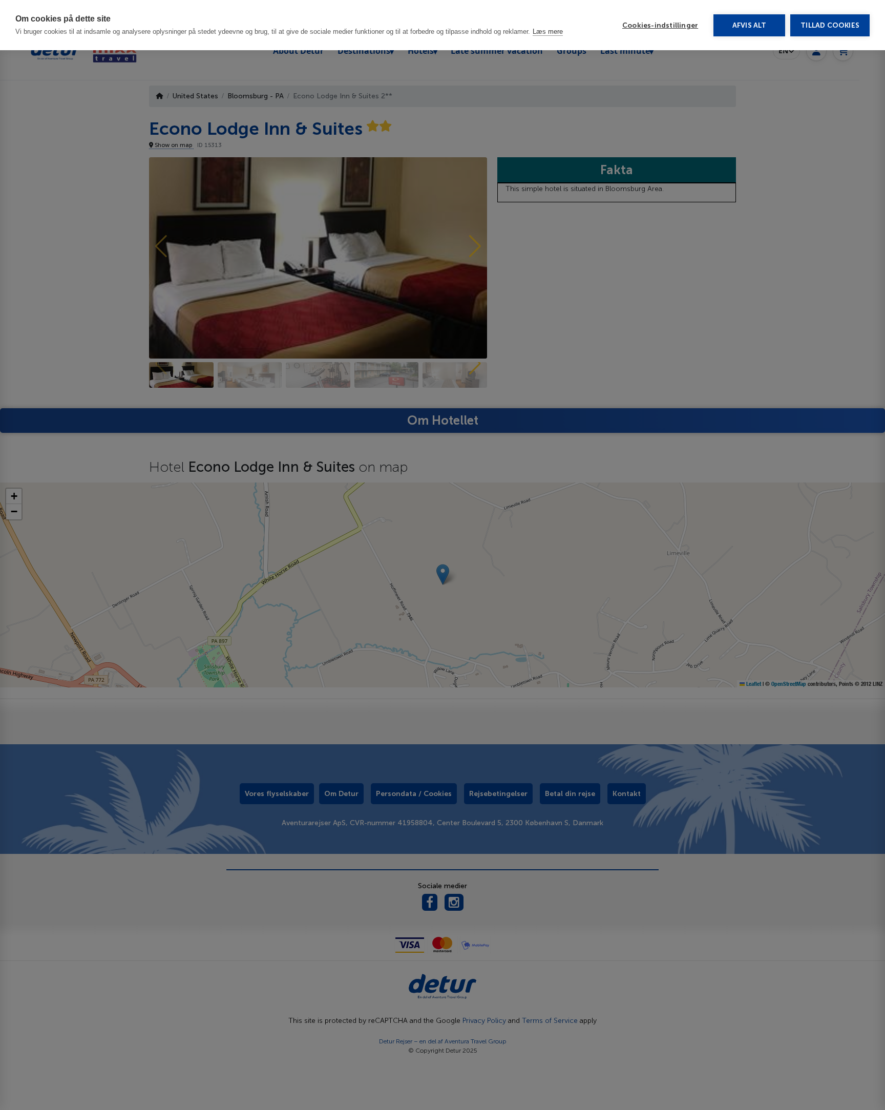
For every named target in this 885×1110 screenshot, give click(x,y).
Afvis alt (749, 25)
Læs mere (548, 31)
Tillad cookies (829, 25)
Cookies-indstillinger (660, 25)
